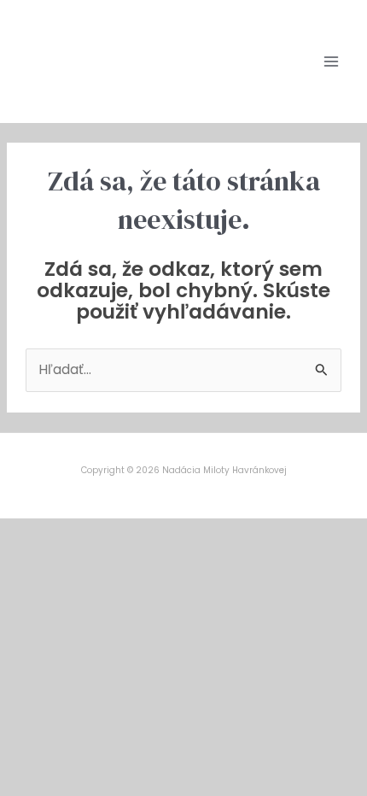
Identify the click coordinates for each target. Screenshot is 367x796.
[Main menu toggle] (331, 61)
